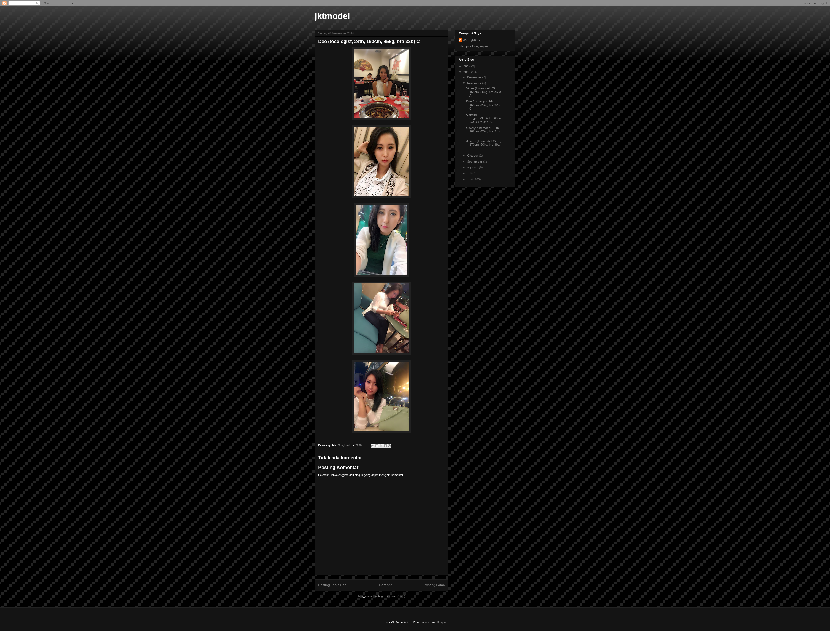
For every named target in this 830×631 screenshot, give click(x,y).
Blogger (441, 622)
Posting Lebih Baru (333, 585)
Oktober (473, 155)
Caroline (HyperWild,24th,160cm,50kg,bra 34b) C (484, 118)
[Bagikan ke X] (381, 446)
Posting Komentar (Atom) (389, 596)
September (475, 161)
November (474, 83)
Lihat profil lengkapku (473, 46)
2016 (467, 72)
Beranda (385, 585)
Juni (470, 179)
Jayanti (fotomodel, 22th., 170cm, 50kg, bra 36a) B (483, 144)
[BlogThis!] (377, 446)
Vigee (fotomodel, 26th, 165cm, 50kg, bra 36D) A (483, 91)
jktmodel (332, 16)
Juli (469, 173)
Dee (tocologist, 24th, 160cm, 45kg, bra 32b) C (483, 105)
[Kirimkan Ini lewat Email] (373, 446)
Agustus (473, 167)
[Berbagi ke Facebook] (385, 446)
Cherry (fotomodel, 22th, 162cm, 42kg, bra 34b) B (483, 131)
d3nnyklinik (471, 40)
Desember (474, 77)
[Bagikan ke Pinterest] (389, 446)
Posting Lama (434, 585)
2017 (467, 66)
